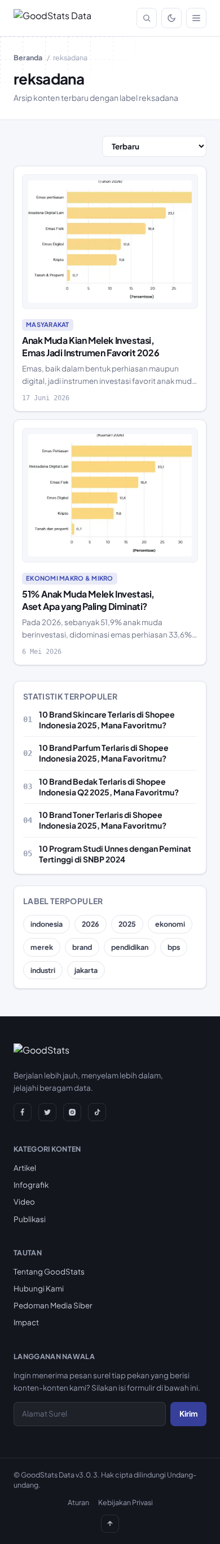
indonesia (46, 923)
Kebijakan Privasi (125, 1502)
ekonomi (170, 923)
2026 (90, 923)
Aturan (78, 1502)
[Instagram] (72, 1112)
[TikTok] (97, 1112)
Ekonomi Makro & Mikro (69, 578)
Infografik (31, 1184)
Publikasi (30, 1219)
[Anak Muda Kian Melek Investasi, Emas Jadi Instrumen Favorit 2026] (110, 241)
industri (42, 970)
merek (41, 947)
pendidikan (129, 947)
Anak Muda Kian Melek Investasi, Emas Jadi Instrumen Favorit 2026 (90, 346)
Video (24, 1201)
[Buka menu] (196, 18)
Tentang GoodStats (49, 1271)
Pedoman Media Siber (53, 1305)
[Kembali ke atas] (110, 1524)
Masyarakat (47, 324)
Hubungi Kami (39, 1288)
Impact (26, 1322)
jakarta (86, 970)
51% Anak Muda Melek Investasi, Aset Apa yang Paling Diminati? (88, 600)
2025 (127, 923)
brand (82, 947)
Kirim (188, 1413)
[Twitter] (47, 1112)
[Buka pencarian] (147, 18)
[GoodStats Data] (52, 18)
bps (174, 947)
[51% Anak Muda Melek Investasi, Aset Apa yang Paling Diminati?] (110, 495)
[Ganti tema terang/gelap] (171, 18)
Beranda (28, 57)
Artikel (25, 1168)
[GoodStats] (41, 1052)
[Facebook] (23, 1112)
